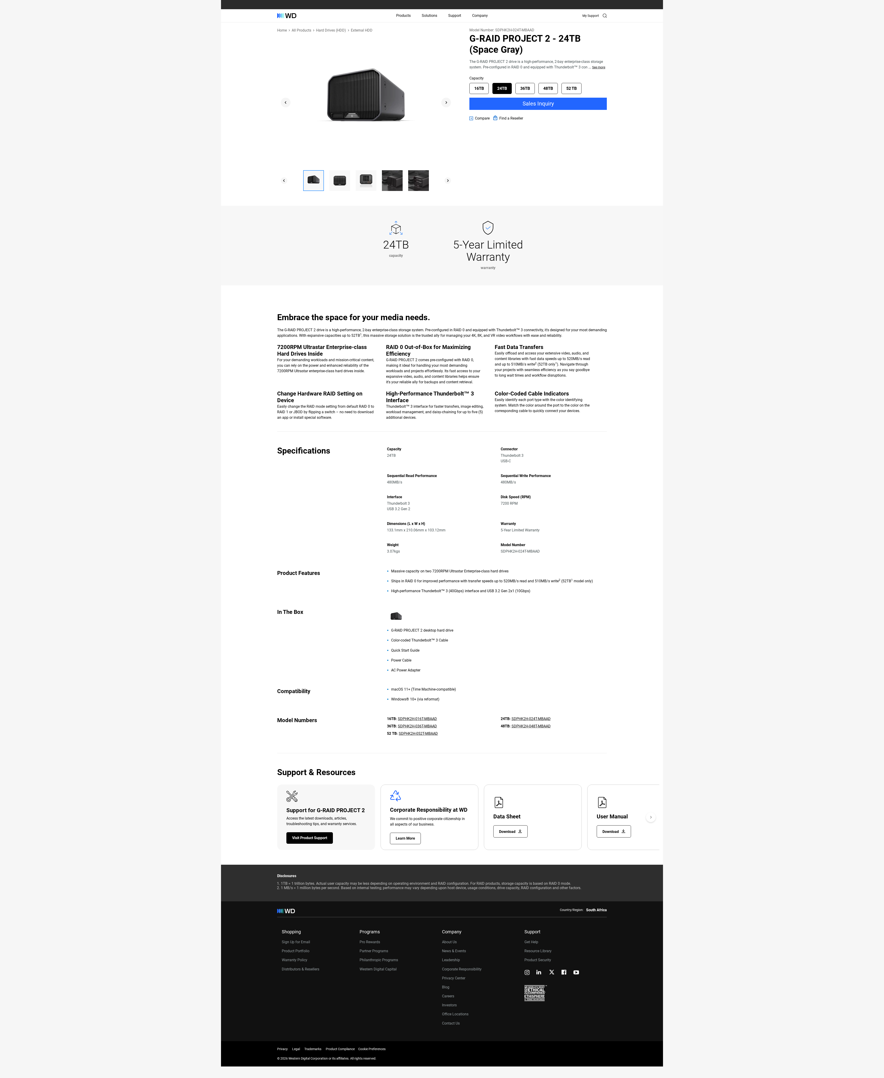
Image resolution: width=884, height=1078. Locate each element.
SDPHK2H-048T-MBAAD (531, 726)
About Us (449, 942)
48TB (548, 88)
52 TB (571, 88)
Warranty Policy (294, 960)
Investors (449, 1005)
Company (480, 15)
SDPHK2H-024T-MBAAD (531, 719)
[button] (313, 180)
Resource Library (538, 951)
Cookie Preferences (372, 1049)
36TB (525, 88)
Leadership (451, 960)
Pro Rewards (370, 942)
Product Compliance (340, 1049)
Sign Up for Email (296, 942)
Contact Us (451, 1023)
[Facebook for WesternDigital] (564, 973)
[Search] (605, 16)
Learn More (405, 838)
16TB (479, 88)
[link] (479, 118)
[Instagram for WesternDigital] (527, 973)
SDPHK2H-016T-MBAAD (417, 719)
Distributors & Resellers (300, 969)
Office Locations (455, 1014)
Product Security (537, 960)
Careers (448, 996)
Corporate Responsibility (462, 969)
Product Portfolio (295, 951)
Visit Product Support (309, 838)
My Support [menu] (590, 16)
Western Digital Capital (378, 969)
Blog (445, 987)
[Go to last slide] (286, 102)
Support (454, 15)
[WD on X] (551, 972)
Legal (296, 1049)
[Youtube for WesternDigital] (576, 973)
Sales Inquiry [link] (538, 103)
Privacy (282, 1049)
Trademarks (312, 1049)
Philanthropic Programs (379, 960)
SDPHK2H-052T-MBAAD (418, 733)
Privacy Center (453, 978)
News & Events (454, 951)
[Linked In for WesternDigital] (539, 973)
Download (507, 831)
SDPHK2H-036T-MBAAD (417, 726)
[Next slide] (446, 102)
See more (598, 67)
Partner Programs (374, 951)
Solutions (429, 15)
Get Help (531, 942)
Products (403, 15)
